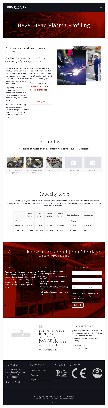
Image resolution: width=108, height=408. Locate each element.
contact (65, 203)
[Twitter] (52, 402)
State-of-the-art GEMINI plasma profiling (52, 283)
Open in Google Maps (16, 382)
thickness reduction (39, 86)
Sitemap (70, 396)
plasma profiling (37, 89)
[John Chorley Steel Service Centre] (16, 7)
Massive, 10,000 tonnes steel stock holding (53, 278)
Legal (33, 380)
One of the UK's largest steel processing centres (51, 272)
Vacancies (35, 375)
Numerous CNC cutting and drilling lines (54, 288)
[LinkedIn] (55, 402)
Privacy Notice (86, 293)
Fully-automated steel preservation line (54, 293)
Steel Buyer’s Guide (39, 370)
